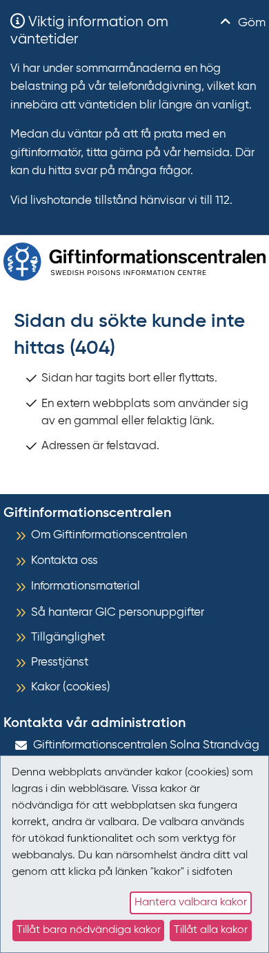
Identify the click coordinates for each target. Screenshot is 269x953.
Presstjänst (59, 662)
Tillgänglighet (68, 637)
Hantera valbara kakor (190, 902)
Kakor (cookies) (70, 687)
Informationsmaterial (85, 586)
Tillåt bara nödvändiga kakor (89, 930)
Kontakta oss (64, 561)
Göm (250, 23)
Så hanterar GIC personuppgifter (117, 613)
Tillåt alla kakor (211, 930)
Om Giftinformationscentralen (109, 535)
